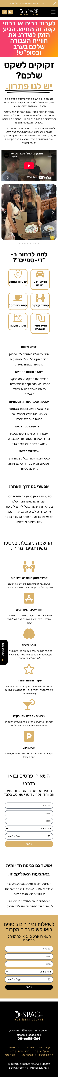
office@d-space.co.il (29, 1035)
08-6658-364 (29, 1039)
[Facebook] (10, 12)
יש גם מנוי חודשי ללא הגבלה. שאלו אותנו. (27, 3)
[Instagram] (4, 12)
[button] (53, 12)
